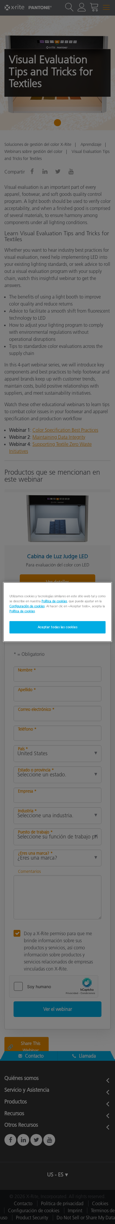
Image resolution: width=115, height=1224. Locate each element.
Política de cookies (54, 601)
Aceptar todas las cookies (57, 627)
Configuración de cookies (27, 606)
